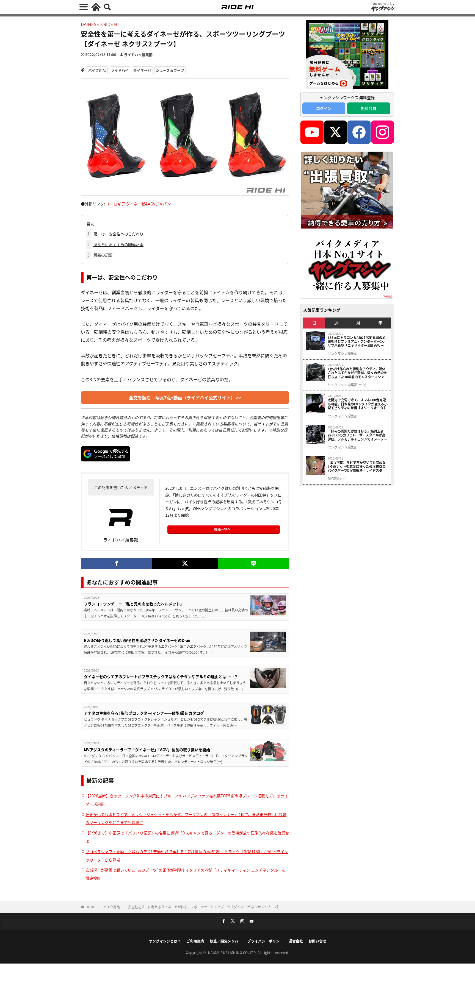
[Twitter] (185, 563)
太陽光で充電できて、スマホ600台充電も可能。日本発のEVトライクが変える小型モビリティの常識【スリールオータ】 (358, 404)
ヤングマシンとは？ (165, 940)
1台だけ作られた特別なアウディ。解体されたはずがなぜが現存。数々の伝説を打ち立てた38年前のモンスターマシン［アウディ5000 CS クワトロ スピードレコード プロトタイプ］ (358, 373)
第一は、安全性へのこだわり (115, 233)
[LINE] (253, 563)
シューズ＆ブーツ (170, 70)
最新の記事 (100, 255)
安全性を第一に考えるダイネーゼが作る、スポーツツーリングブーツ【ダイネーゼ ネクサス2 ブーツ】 (204, 906)
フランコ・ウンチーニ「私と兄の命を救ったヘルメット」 (134, 603)
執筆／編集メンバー (226, 940)
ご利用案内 (195, 940)
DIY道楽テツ (337, 478)
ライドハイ (120, 70)
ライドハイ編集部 (138, 54)
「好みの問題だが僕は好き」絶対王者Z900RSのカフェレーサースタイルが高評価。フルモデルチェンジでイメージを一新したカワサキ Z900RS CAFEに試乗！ (357, 435)
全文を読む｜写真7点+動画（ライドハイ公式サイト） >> (185, 397)
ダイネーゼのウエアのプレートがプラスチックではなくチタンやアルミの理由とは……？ (161, 676)
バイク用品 (97, 70)
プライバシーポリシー (265, 940)
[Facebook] (116, 563)
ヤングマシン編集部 (342, 353)
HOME (90, 906)
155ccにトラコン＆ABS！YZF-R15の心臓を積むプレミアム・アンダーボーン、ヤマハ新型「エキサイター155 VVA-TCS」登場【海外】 (357, 341)
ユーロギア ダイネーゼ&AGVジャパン (138, 204)
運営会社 (296, 940)
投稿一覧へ (222, 529)
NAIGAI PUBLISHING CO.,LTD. (233, 952)
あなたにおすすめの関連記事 (115, 244)
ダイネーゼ (142, 70)
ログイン (324, 108)
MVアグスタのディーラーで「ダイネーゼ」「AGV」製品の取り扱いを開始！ (149, 749)
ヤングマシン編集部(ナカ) (347, 384)
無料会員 (368, 108)
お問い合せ (317, 940)
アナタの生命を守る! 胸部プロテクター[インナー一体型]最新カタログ (144, 713)
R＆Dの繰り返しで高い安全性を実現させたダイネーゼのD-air (137, 640)
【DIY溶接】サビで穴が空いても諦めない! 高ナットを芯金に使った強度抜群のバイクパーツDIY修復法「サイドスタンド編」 (357, 466)
